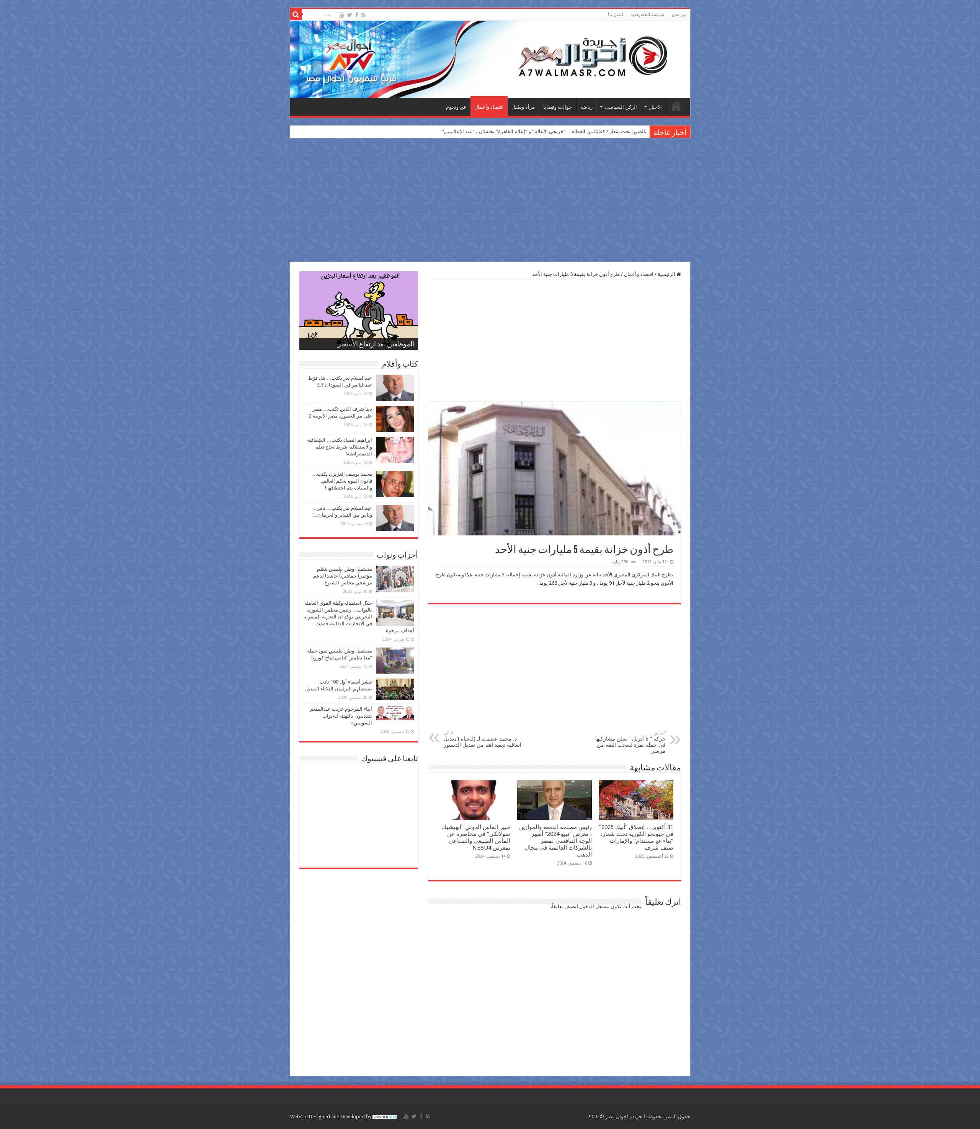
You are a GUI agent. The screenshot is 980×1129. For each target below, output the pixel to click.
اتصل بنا (615, 14)
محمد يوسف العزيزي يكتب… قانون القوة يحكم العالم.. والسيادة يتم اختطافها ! (342, 481)
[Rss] (363, 15)
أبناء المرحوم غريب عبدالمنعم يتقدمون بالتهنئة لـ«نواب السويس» (341, 716)
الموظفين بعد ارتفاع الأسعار (376, 344)
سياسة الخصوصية (647, 14)
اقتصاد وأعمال (489, 107)
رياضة (586, 107)
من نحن (679, 14)
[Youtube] (342, 15)
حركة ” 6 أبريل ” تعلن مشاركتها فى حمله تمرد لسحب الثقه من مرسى (630, 742)
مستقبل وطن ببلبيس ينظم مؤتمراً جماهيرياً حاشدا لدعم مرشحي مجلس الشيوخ (342, 576)
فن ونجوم (456, 107)
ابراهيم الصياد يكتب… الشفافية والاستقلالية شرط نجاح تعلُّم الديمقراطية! (339, 447)
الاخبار (655, 107)
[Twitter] (349, 15)
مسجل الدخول (594, 906)
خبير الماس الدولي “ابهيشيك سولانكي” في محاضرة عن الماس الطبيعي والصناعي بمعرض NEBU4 (476, 837)
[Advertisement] (490, 201)
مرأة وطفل (523, 107)
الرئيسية (676, 106)
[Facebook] (356, 15)
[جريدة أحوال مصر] (490, 59)
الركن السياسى (621, 107)
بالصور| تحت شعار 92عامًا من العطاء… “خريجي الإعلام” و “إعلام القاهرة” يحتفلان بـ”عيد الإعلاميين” (544, 131)
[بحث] (296, 14)
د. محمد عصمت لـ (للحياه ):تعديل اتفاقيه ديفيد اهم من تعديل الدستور (482, 739)
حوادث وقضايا (557, 107)
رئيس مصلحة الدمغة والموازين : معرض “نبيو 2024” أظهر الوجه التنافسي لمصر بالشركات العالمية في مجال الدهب (555, 841)
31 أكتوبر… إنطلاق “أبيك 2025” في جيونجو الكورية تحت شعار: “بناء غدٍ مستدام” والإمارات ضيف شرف (636, 837)
